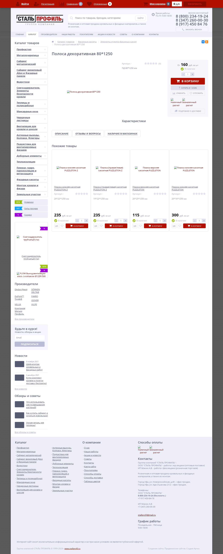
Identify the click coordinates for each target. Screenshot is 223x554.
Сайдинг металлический (26, 63)
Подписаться (29, 344)
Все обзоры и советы (25, 432)
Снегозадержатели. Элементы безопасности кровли (28, 92)
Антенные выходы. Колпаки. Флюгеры (28, 137)
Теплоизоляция (26, 161)
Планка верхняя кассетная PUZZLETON (146, 188)
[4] (153, 63)
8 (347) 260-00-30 (192, 20)
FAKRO (34, 296)
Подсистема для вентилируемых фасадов (26, 146)
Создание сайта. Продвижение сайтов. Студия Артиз (173, 548)
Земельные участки (29, 194)
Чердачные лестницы (23, 119)
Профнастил (24, 49)
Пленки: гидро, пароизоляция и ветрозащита (26, 170)
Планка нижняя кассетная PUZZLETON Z (67, 188)
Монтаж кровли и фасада (27, 187)
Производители (49, 34)
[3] (151, 63)
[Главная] (53, 41)
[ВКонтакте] (203, 41)
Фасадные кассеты (28, 179)
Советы (123, 34)
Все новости (21, 389)
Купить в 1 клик (189, 88)
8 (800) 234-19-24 (192, 16)
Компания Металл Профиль (20, 311)
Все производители (24, 319)
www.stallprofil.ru (72, 548)
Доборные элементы (29, 155)
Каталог (32, 34)
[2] (148, 63)
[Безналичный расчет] (189, 102)
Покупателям (86, 34)
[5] (156, 63)
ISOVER (35, 300)
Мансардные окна (27, 111)
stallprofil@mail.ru (147, 515)
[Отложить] (62, 225)
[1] (145, 63)
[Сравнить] (56, 225)
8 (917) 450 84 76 (191, 24)
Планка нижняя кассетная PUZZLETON (185, 188)
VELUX (18, 304)
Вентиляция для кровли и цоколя (27, 128)
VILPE (34, 304)
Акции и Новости (106, 34)
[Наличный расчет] (176, 102)
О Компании (138, 34)
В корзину (190, 81)
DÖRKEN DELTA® (35, 291)
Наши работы (68, 34)
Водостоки (23, 81)
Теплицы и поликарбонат (25, 104)
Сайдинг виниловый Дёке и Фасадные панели (29, 72)
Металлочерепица (28, 55)
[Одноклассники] (206, 41)
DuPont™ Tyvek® (19, 298)
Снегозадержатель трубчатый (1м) (31, 257)
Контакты (154, 34)
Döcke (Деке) (21, 289)
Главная (20, 34)
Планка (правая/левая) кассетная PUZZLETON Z (110, 188)
